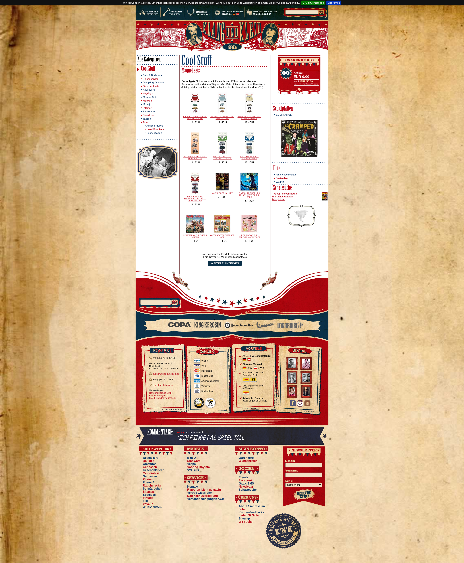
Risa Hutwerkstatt (286, 174)
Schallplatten (283, 109)
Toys (145, 122)
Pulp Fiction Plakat (282, 196)
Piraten (148, 479)
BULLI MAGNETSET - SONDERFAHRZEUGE (222, 158)
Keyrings (148, 93)
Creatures (149, 463)
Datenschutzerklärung (202, 495)
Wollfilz (280, 181)
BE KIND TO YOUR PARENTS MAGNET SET (249, 236)
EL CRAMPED (284, 114)
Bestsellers (282, 178)
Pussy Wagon (154, 132)
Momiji (146, 104)
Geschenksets (151, 86)
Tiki (145, 500)
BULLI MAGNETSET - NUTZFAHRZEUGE (249, 158)
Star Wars (193, 460)
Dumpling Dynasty (153, 82)
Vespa (191, 463)
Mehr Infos (334, 2)
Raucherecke (152, 485)
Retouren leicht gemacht (204, 489)
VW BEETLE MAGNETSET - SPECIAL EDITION (195, 118)
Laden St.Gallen (249, 515)
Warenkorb (246, 457)
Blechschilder (150, 78)
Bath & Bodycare (152, 75)
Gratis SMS (246, 483)
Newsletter (246, 486)
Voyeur (148, 504)
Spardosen (149, 115)
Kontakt (192, 486)
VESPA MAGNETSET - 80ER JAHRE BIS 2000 (195, 158)
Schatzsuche (282, 188)
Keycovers (149, 89)
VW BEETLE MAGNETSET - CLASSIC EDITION (249, 118)
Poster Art (150, 482)
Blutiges (148, 460)
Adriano (181, 432)
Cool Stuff (148, 69)
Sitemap (148, 491)
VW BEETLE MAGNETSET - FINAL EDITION (222, 118)
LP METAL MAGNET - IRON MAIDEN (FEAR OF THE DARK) (249, 195)
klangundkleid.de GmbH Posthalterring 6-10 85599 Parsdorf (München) (162, 395)
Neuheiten (150, 476)
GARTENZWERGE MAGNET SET (222, 236)
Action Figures (154, 125)
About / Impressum (252, 506)
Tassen (147, 118)
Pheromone (149, 111)
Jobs (242, 509)
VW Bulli (193, 470)
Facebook (245, 480)
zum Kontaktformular (163, 385)
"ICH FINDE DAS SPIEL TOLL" (211, 438)
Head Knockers (155, 129)
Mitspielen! (278, 199)
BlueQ (191, 457)
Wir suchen (246, 521)
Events (243, 477)
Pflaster (147, 107)
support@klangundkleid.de (166, 374)
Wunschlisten (152, 507)
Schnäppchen (152, 488)
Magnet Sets (150, 97)
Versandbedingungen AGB (205, 498)
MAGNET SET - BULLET (222, 193)
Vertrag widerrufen (200, 492)
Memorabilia (151, 473)
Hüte (276, 169)
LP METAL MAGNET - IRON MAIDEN (195, 236)
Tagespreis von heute (284, 193)
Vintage (148, 497)
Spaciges (149, 494)
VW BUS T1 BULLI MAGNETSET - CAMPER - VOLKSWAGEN (195, 199)
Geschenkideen (153, 470)
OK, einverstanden (313, 2)
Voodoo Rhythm (198, 467)
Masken (147, 100)
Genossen (150, 467)
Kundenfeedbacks (251, 512)
